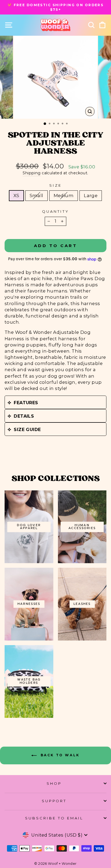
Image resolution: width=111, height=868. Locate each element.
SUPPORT (54, 801)
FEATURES (26, 402)
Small (36, 195)
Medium (64, 195)
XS (16, 195)
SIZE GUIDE (27, 429)
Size (55, 185)
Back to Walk (59, 755)
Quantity (55, 211)
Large (91, 195)
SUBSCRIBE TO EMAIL (54, 818)
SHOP (54, 783)
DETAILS (24, 416)
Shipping (31, 173)
